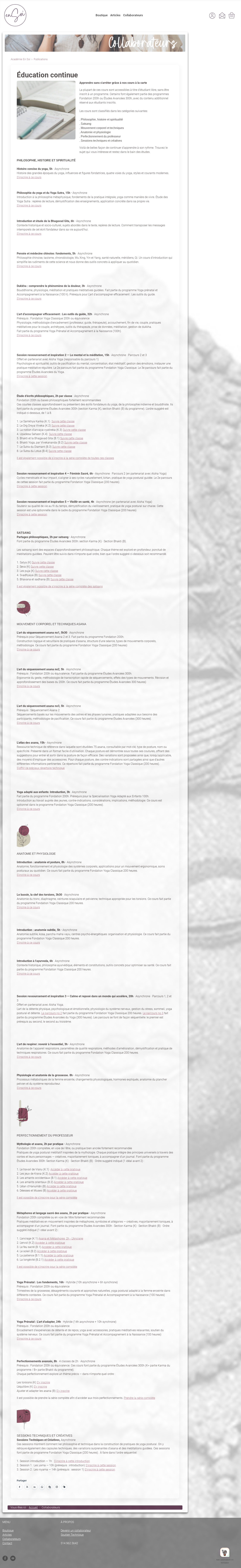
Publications (41, 59)
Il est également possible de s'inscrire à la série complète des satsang (60, 586)
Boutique (102, 15)
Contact (7, 1543)
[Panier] (232, 15)
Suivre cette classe (63, 421)
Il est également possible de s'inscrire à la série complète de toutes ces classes (65, 458)
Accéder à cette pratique (65, 1169)
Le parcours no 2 (51, 1013)
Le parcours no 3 (153, 1013)
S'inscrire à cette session (32, 376)
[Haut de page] (234, 1563)
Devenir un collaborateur (76, 1530)
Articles (115, 15)
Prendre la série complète (139, 1398)
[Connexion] (212, 15)
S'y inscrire (43, 1382)
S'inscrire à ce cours (29, 177)
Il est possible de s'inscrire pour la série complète (47, 1197)
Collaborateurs (133, 15)
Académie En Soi (20, 59)
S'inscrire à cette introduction (72, 1461)
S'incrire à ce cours (28, 649)
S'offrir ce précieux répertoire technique (41, 768)
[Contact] (222, 15)
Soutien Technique (72, 1534)
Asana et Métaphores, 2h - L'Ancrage (60, 1238)
